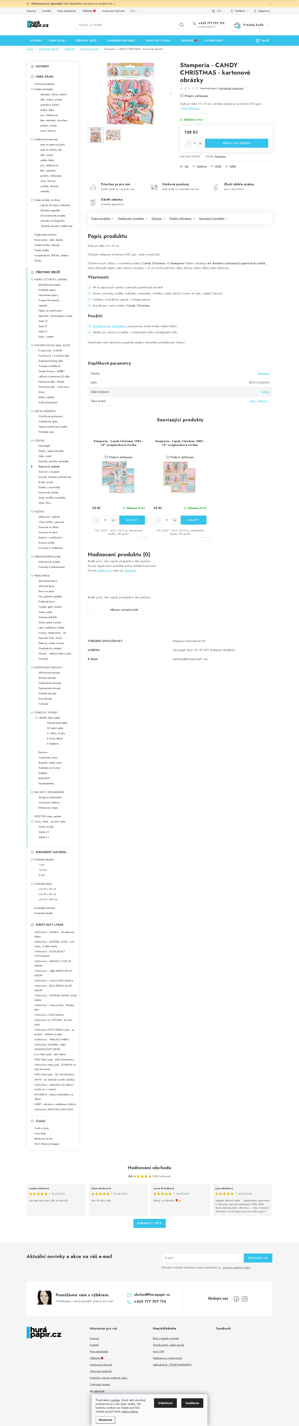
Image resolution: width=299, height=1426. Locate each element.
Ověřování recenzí (100, 1384)
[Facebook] (236, 1299)
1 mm (41, 864)
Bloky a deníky (46, 397)
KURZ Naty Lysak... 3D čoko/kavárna (54, 1074)
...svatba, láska (46, 110)
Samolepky (44, 446)
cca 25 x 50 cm (47, 889)
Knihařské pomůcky (44, 908)
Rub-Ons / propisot (49, 471)
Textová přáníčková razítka (53, 426)
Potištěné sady (46, 432)
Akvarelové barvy (48, 581)
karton (266, 392)
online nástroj (129, 1412)
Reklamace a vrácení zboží (167, 1358)
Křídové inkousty (47, 693)
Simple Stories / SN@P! (52, 371)
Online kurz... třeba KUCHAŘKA (51, 1039)
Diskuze (157, 218)
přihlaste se (105, 571)
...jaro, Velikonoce (48, 115)
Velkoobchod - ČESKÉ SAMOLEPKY (172, 1364)
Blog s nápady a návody (166, 1338)
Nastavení (105, 1420)
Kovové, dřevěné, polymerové (55, 477)
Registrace (264, 11)
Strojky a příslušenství (50, 797)
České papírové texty (45, 234)
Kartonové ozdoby (48, 492)
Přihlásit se (258, 1258)
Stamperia (220, 156)
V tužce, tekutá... (55, 738)
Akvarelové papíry (48, 295)
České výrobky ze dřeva (47, 200)
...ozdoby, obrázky (48, 186)
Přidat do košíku (237, 143)
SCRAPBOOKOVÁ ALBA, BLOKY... (53, 345)
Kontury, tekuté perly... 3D (52, 633)
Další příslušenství (48, 402)
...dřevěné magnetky (49, 210)
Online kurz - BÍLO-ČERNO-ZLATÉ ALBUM (53, 988)
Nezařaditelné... (47, 783)
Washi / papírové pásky (51, 451)
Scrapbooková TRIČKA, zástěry (51, 255)
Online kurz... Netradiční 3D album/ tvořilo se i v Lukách (54, 1087)
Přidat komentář (124, 610)
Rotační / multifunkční (50, 537)
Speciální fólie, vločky (50, 638)
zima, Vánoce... (260, 401)
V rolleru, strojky (56, 733)
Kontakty (46, 11)
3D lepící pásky (55, 728)
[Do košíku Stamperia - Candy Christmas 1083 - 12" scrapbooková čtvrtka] (132, 520)
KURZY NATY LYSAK (49, 925)
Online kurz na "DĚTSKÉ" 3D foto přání (53, 1022)
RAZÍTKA (39, 511)
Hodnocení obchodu (113, 11)
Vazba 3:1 (44, 837)
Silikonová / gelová (49, 517)
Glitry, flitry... (45, 503)
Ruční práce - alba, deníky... (49, 240)
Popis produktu (100, 218)
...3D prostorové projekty (52, 215)
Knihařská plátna (43, 883)
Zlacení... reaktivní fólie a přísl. (55, 653)
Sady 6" (43, 331)
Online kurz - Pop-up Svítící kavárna (53, 980)
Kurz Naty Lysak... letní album (50, 1054)
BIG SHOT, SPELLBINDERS (49, 792)
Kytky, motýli (45, 456)
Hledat (181, 24)
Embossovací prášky (49, 562)
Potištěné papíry (47, 290)
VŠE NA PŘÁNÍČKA (45, 411)
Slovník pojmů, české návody (168, 1345)
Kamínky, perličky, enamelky (54, 461)
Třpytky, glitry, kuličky (50, 607)
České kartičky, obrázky (47, 245)
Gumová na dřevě (48, 527)
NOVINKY (42, 66)
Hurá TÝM (158, 1351)
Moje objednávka (67, 11)
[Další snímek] (170, 93)
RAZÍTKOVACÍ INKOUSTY (48, 667)
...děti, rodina (46, 155)
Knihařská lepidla (43, 913)
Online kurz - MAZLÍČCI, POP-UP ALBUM (52, 963)
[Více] (262, 40)
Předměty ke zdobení (50, 648)
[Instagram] (244, 1299)
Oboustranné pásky (57, 723)
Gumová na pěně (48, 532)
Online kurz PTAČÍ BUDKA (49, 1015)
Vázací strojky (46, 827)
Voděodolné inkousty (50, 683)
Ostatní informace (180, 218)
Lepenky (43, 305)
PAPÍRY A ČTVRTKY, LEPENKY (50, 279)
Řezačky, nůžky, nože (50, 762)
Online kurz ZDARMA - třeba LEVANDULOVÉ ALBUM (50, 1047)
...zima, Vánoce (47, 130)
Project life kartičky (49, 300)
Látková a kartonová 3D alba (54, 376)
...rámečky (44, 191)
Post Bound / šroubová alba (54, 355)
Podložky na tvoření (49, 768)
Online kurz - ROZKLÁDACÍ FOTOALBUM (49, 954)
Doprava (31, 11)
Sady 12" (44, 321)
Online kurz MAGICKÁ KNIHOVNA (53, 1109)
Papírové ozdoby (49, 466)
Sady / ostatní (46, 336)
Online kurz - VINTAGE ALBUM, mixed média (55, 998)
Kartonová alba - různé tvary (54, 387)
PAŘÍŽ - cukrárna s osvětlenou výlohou (55, 1104)
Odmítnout (165, 1403)
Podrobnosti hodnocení (231, 88)
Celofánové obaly (48, 421)
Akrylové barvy (47, 586)
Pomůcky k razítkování (51, 548)
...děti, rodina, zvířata (50, 99)
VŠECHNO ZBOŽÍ (48, 272)
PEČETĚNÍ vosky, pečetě (47, 816)
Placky (37, 260)
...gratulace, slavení (49, 105)
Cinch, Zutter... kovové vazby (50, 821)
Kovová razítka (47, 542)
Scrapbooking (101, 326)
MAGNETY (44, 778)
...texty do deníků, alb (50, 150)
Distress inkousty (47, 678)
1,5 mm (43, 870)
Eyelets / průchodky (49, 487)
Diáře (42, 392)
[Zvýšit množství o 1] (200, 143)
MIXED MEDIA (42, 575)
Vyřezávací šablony (49, 802)
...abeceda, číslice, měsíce (53, 94)
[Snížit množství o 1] (189, 143)
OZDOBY (39, 440)
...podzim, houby (48, 125)
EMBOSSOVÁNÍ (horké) (47, 556)
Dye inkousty (45, 698)
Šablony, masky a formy (51, 643)
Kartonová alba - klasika (51, 381)
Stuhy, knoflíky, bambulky (52, 497)
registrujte (130, 571)
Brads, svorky (46, 482)
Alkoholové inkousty (49, 672)
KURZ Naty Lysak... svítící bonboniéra (54, 1059)
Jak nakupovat (97, 1391)
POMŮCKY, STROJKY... (46, 712)
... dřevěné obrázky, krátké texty (56, 226)
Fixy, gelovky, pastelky (50, 596)
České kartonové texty (46, 139)
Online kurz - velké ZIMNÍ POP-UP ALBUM (53, 973)
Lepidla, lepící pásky (49, 717)
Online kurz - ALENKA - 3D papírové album (54, 934)
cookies (115, 1400)
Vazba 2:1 (44, 832)
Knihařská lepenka (44, 859)
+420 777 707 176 (211, 23)
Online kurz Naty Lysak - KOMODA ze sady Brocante (55, 1067)
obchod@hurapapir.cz (152, 1294)
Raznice (43, 752)
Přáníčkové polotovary (51, 416)
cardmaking (119, 326)
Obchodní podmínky (101, 1371)
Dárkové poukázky (44, 84)
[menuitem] (36, 40)
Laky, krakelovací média (51, 627)
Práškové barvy (47, 601)
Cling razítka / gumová (51, 522)
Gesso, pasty (45, 612)
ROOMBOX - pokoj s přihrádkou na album (53, 1097)
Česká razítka (41, 250)
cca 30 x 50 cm (47, 894)
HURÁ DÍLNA (44, 77)
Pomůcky (43, 659)
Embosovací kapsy (48, 807)
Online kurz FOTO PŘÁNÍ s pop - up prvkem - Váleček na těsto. (54, 1032)
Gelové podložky (48, 617)
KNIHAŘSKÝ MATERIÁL (51, 852)
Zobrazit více (149, 1223)
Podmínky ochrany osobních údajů (108, 1378)
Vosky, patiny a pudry (50, 622)
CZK (219, 11)
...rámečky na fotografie (51, 221)
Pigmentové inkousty (50, 688)
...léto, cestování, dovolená (53, 120)
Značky (41, 1121)
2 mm (42, 875)
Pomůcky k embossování (52, 567)
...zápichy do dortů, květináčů (54, 205)
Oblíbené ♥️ (89, 11)
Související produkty (211, 218)
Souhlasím (192, 1403)
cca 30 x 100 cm (48, 899)
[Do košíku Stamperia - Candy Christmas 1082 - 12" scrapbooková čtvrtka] (193, 520)
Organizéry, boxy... (49, 757)
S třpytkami (53, 743)
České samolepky (43, 89)
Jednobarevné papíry (50, 284)
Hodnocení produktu (131, 218)
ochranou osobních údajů (236, 1267)
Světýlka (43, 773)
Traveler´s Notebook (50, 366)
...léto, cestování (47, 170)
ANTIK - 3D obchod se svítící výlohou (54, 1079)
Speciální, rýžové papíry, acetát (55, 316)
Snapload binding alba (51, 361)
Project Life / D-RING (50, 350)
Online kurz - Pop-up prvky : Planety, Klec (54, 1007)
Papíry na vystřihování (50, 310)
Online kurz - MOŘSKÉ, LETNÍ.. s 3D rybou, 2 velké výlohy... (54, 944)
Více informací (190, 108)
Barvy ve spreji (46, 591)
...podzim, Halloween (50, 176)
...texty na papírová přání (52, 144)
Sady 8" (43, 326)
